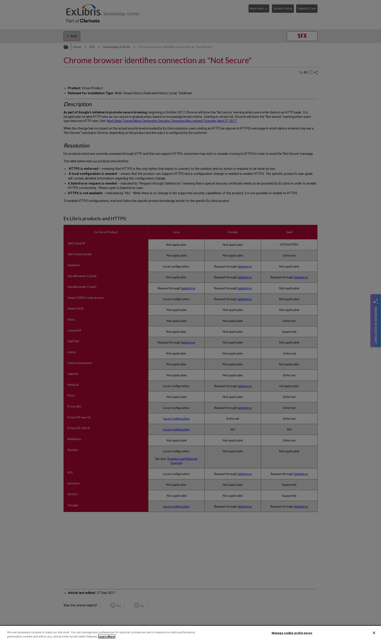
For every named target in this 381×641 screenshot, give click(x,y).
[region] (190, 633)
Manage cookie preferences (292, 633)
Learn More (107, 636)
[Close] (374, 633)
